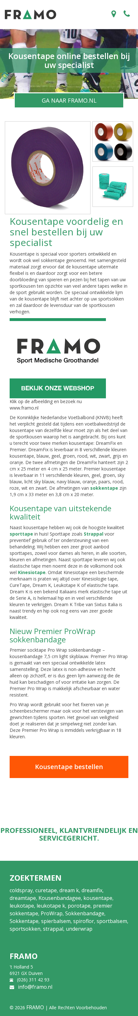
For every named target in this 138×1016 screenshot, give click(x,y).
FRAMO (35, 1007)
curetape (46, 890)
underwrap (79, 928)
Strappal (93, 534)
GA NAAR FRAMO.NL (69, 100)
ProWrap (52, 913)
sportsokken (25, 928)
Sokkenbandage (84, 913)
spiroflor (83, 921)
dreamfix (92, 890)
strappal (53, 928)
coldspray (21, 890)
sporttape (21, 534)
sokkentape (104, 488)
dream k (69, 890)
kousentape (97, 898)
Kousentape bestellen (69, 766)
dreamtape (23, 898)
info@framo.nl (35, 986)
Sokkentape (24, 921)
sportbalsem (112, 921)
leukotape (22, 905)
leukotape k (51, 905)
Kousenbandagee (60, 898)
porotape (79, 905)
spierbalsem (56, 921)
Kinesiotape (32, 572)
